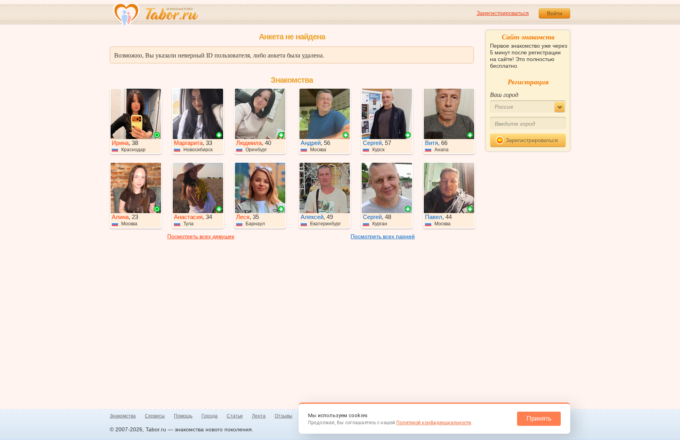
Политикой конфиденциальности (433, 422)
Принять (539, 418)
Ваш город (504, 94)
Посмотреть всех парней (383, 236)
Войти (554, 13)
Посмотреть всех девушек (200, 236)
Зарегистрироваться (503, 13)
